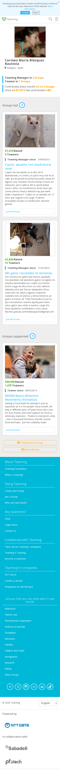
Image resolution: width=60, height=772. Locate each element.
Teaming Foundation (15, 468)
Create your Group (31, 442)
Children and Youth (14, 650)
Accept (25, 12)
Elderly (8, 668)
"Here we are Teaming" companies (23, 546)
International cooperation (18, 620)
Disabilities (10, 632)
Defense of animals (15, 626)
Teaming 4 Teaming (15, 552)
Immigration (11, 656)
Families (9, 644)
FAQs (7, 518)
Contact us (10, 530)
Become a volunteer (15, 558)
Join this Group (13, 211)
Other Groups (12, 674)
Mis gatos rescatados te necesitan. (29, 273)
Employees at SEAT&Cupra (19, 586)
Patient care (11, 614)
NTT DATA (10, 574)
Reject (36, 12)
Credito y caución (14, 580)
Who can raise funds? (16, 502)
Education (10, 638)
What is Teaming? (14, 474)
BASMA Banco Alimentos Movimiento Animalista (22, 398)
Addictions (10, 608)
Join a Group (31, 449)
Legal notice (11, 524)
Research (9, 662)
